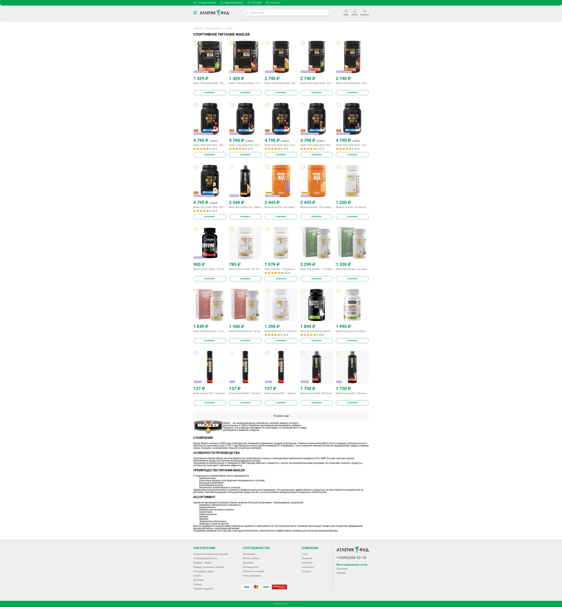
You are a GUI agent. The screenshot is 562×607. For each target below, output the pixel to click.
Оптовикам (249, 554)
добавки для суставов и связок (216, 509)
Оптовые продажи (207, 3)
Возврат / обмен (202, 562)
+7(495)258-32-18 (351, 558)
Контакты (275, 3)
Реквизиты (308, 567)
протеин (203, 516)
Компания (310, 548)
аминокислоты (207, 507)
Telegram (341, 573)
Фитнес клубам (251, 558)
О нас (305, 554)
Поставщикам (250, 567)
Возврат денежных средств (208, 567)
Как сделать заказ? (204, 571)
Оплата (197, 575)
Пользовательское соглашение (210, 554)
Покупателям (204, 548)
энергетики (205, 512)
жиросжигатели (207, 514)
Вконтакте (342, 568)
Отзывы (306, 571)
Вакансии (307, 558)
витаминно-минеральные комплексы (220, 505)
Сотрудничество (256, 548)
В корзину (210, 93)
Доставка (256, 3)
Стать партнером (252, 575)
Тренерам (248, 562)
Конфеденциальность (205, 558)
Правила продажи (203, 588)
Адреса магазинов (234, 3)
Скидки (197, 584)
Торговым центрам (253, 571)
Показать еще (281, 415)
